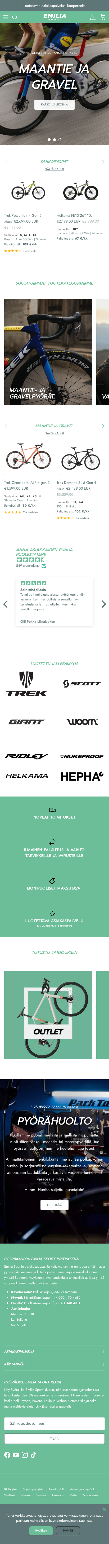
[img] (57, 560)
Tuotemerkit (58, 1495)
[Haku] (17, 17)
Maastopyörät (56, 1489)
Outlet (73, 1495)
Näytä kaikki (54, 169)
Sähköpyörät (10, 1489)
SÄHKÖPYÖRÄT (54, 162)
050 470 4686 (69, 1297)
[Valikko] (6, 17)
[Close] (104, 1509)
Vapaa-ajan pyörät (33, 1489)
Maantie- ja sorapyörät (82, 1489)
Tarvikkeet (9, 1495)
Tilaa (54, 1438)
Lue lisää (86, 1520)
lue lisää (54, 1205)
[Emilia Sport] (54, 17)
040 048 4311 (69, 1303)
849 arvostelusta (27, 565)
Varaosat (41, 1495)
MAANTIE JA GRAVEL (54, 426)
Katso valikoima (54, 104)
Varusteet (25, 1495)
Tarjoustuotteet (90, 1495)
